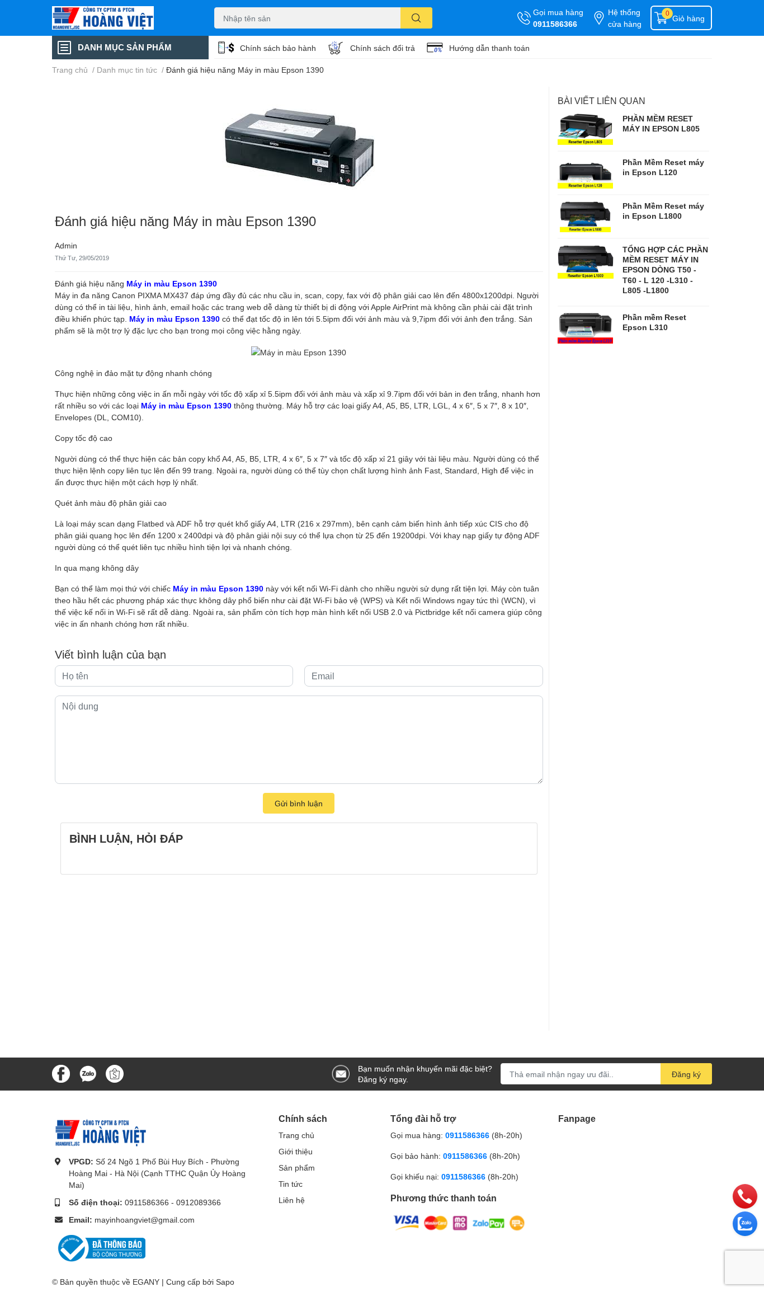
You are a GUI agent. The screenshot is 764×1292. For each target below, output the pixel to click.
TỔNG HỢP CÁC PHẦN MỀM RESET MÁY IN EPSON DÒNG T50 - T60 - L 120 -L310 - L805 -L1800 (665, 270)
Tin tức (291, 1183)
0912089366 (198, 1202)
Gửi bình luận (299, 803)
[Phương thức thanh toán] (459, 1222)
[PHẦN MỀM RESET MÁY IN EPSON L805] (586, 129)
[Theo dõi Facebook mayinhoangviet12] (61, 1073)
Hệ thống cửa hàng (625, 18)
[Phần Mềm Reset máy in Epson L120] (586, 173)
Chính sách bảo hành (278, 48)
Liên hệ (292, 1200)
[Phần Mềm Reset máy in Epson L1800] (586, 216)
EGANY (146, 1281)
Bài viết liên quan (601, 100)
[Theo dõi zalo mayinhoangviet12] (88, 1073)
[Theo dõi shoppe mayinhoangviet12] (115, 1074)
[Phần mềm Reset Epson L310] (586, 328)
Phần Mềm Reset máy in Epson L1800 (663, 210)
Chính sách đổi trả (382, 48)
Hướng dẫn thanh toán (489, 48)
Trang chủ (296, 1135)
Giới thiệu (296, 1151)
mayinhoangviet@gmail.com (145, 1219)
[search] (416, 18)
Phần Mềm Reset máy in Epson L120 (663, 167)
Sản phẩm (297, 1167)
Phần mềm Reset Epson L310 (654, 322)
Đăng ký (686, 1074)
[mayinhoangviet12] (121, 18)
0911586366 (555, 24)
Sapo (225, 1281)
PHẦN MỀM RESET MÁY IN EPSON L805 (661, 123)
